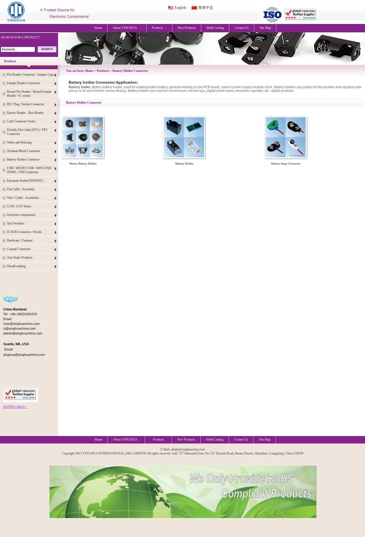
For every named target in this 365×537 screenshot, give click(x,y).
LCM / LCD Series (19, 206)
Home (98, 28)
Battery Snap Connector (286, 163)
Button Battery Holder (83, 163)
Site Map (265, 28)
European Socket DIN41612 (25, 180)
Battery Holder (184, 163)
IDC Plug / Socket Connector (25, 104)
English (180, 8)
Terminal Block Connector (23, 151)
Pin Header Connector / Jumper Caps (30, 74)
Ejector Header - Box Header (25, 113)
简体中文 (205, 8)
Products (157, 28)
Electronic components (21, 215)
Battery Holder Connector (23, 159)
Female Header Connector (23, 83)
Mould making (16, 266)
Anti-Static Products (20, 257)
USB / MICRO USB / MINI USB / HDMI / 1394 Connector (29, 170)
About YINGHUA (125, 28)
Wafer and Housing (19, 142)
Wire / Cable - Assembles (23, 198)
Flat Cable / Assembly (21, 189)
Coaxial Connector (18, 249)
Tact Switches (15, 223)
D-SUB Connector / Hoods (24, 232)
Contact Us (242, 28)
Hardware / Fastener (20, 240)
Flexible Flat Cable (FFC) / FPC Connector (27, 132)
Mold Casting (215, 28)
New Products (187, 28)
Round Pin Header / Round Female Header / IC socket (29, 94)
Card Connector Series (21, 121)
